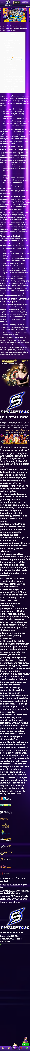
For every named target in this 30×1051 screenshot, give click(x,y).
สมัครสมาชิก (25, 2)
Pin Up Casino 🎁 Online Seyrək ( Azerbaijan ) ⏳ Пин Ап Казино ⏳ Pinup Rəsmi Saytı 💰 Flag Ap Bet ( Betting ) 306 (13, 60)
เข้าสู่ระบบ (17, 2)
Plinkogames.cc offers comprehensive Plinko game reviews (15, 556)
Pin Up (6, 52)
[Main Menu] (2, 2)
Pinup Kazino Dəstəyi (10, 42)
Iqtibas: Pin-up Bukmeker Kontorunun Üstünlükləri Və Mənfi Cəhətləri (14, 55)
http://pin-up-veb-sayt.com (19, 100)
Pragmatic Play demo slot (13, 716)
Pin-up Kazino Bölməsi (10, 64)
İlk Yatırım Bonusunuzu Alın (11, 40)
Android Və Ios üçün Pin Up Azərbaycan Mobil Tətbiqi (11, 87)
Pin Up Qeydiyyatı (9, 47)
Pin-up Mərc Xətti (9, 90)
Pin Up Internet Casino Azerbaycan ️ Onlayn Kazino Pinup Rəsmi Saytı (13, 77)
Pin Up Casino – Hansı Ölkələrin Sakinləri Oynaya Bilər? (12, 66)
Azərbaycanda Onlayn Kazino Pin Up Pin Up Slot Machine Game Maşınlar (14, 80)
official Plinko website (16, 469)
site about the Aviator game (12, 642)
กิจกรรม (15, 1049)
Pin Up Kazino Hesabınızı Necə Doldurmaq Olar (12, 49)
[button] (2, 15)
